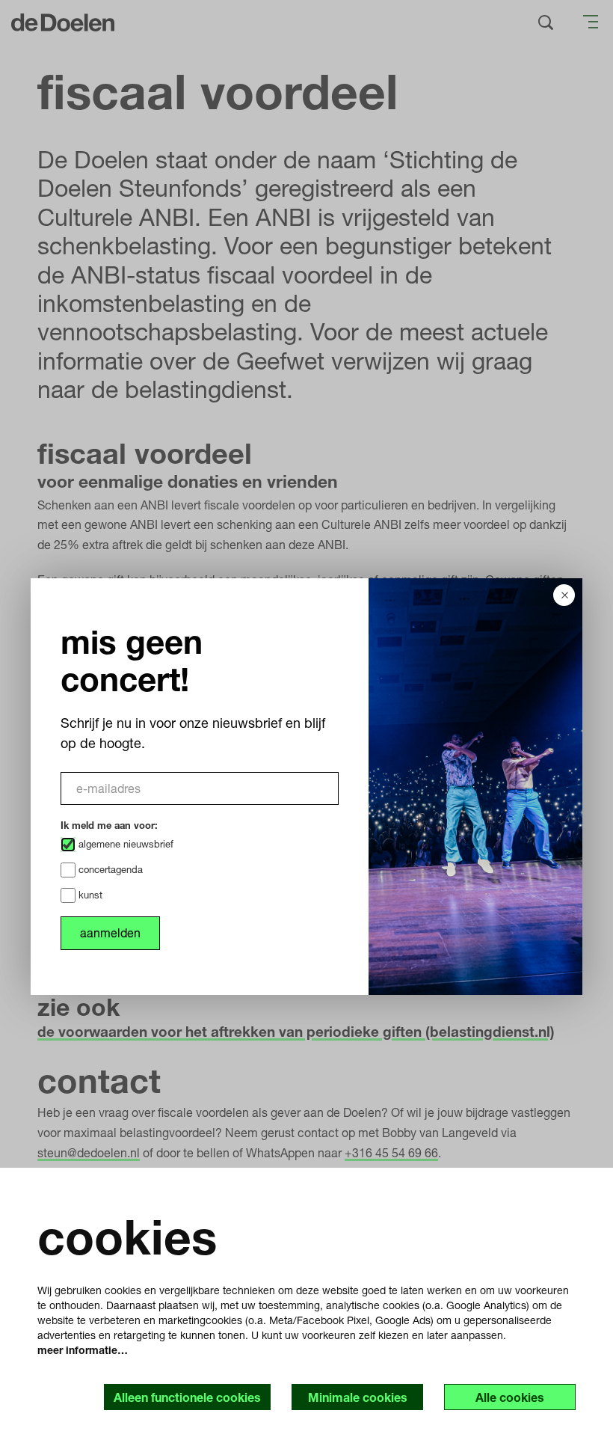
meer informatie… (82, 1350)
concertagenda (109, 869)
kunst (89, 895)
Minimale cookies (357, 1397)
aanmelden (110, 932)
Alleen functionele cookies (187, 1397)
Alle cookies (509, 1397)
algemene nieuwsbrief (124, 844)
